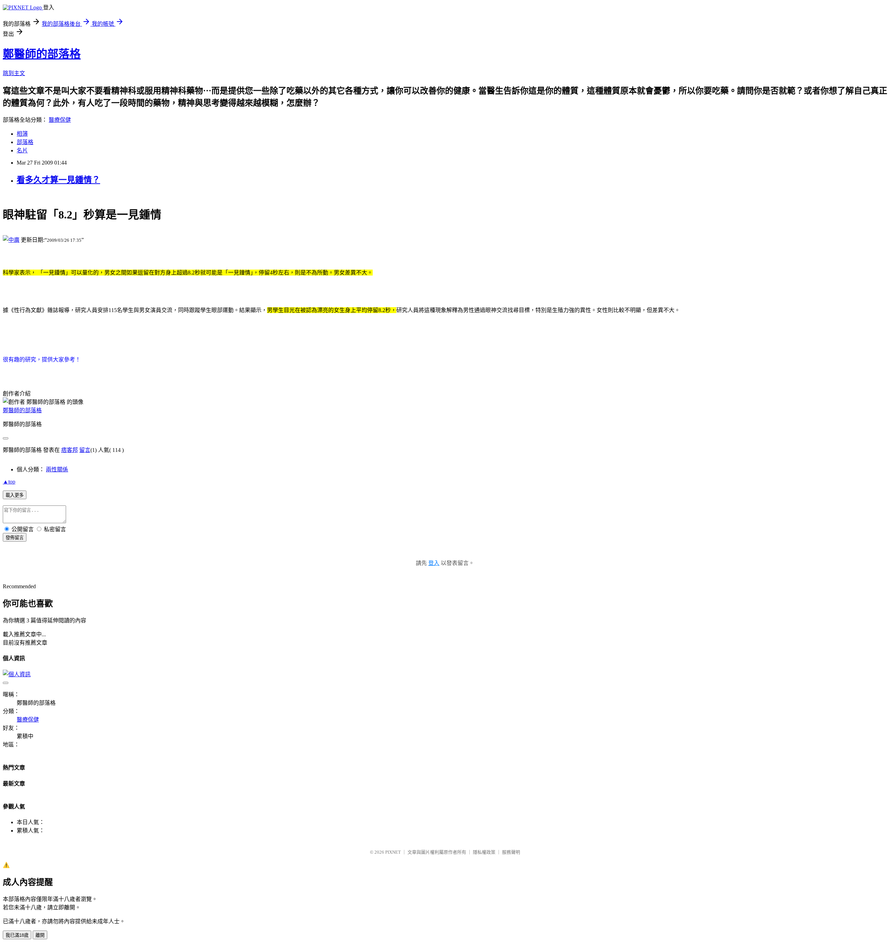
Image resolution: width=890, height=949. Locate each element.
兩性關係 (57, 469)
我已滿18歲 (17, 935)
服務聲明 (511, 852)
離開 (39, 935)
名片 (22, 150)
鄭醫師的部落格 (42, 54)
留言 (84, 450)
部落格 (25, 142)
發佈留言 (15, 537)
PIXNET (393, 852)
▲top (9, 482)
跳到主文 (14, 73)
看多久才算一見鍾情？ (58, 179)
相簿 (22, 134)
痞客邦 (69, 450)
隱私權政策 (484, 852)
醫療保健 (60, 120)
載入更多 (15, 495)
